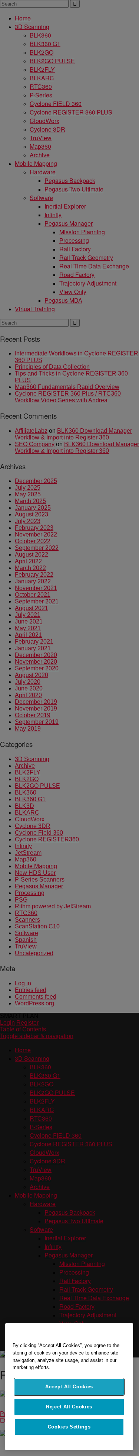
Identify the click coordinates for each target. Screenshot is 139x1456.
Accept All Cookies (69, 1386)
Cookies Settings (69, 1427)
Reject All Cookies (69, 1407)
